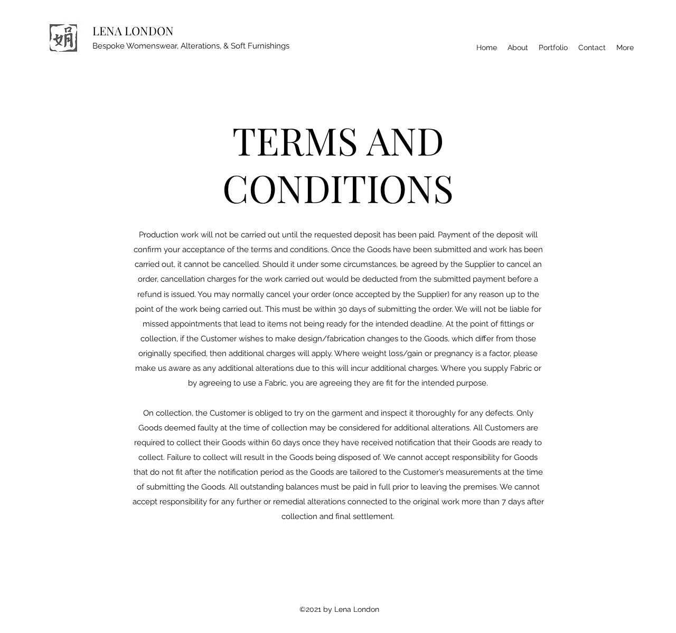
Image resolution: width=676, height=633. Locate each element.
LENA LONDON (133, 31)
